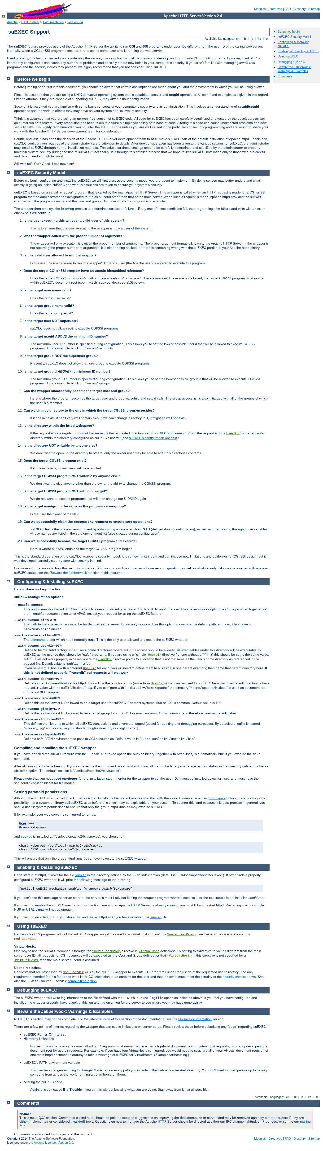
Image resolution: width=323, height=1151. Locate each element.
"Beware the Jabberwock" (69, 573)
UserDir (233, 433)
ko (259, 38)
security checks (234, 977)
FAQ (288, 9)
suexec (26, 837)
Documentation (53, 22)
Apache (12, 22)
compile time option (82, 981)
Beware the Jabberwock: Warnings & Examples (294, 69)
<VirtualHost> (179, 956)
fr (245, 38)
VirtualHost (149, 951)
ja (252, 38)
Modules (260, 9)
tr (267, 38)
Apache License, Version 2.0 (53, 1142)
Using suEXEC (288, 56)
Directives (275, 9)
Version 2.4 (75, 22)
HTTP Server (30, 22)
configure (217, 798)
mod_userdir (24, 939)
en (237, 38)
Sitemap (314, 9)
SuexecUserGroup (181, 934)
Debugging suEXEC (291, 62)
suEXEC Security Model (294, 37)
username (38, 639)
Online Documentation (195, 1019)
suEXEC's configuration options (152, 438)
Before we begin (289, 31)
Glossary (299, 9)
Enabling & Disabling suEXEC (298, 51)
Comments (285, 76)
